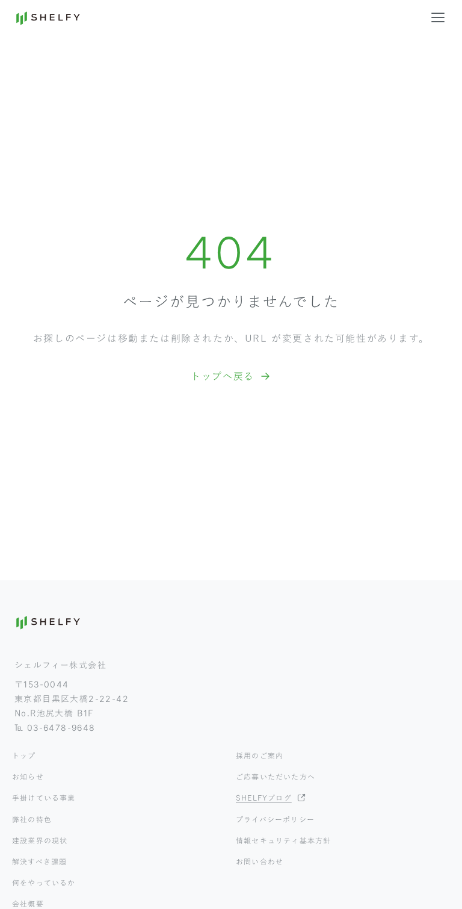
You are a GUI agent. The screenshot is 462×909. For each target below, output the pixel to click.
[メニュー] (438, 17)
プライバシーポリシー (275, 819)
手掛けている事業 (44, 797)
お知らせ (28, 776)
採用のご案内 (259, 755)
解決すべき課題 (39, 861)
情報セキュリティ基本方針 (283, 840)
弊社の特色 (32, 819)
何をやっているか (44, 882)
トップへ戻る (222, 376)
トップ (24, 755)
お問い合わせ (259, 861)
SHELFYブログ (264, 797)
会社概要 (28, 903)
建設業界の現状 (39, 840)
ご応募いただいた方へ (275, 776)
